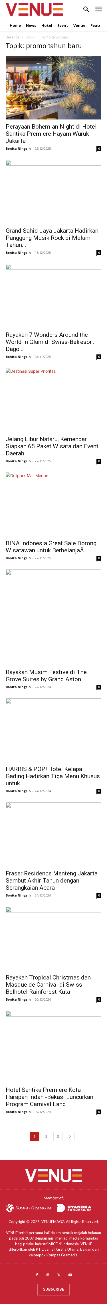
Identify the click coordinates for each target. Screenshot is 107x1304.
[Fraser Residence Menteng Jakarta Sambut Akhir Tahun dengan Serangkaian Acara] (53, 834)
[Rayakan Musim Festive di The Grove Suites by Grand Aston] (53, 617)
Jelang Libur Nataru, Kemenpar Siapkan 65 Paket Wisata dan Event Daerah (52, 446)
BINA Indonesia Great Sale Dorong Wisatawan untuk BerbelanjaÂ (51, 547)
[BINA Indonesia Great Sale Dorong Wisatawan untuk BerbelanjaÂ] (53, 504)
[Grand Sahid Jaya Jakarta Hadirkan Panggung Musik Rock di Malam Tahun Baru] (53, 192)
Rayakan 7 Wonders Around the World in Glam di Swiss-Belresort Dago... (50, 341)
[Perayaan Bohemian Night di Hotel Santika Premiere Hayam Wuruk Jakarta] (53, 87)
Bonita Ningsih (18, 148)
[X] (59, 1275)
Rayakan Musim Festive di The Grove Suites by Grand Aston (46, 676)
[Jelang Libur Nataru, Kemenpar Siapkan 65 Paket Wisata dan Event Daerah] (53, 400)
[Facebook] (37, 1275)
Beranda (13, 37)
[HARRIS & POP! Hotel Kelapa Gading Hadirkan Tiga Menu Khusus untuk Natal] (53, 730)
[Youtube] (70, 1275)
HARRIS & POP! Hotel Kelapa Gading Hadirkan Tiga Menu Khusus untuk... (53, 776)
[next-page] (70, 1136)
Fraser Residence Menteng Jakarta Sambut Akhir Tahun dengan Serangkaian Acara (52, 880)
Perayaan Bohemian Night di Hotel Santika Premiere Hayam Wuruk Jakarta (51, 133)
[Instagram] (48, 1275)
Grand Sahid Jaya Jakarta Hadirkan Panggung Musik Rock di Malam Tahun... (52, 237)
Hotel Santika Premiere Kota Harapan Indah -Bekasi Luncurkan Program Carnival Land (49, 1097)
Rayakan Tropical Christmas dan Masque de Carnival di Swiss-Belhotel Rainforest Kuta (48, 984)
